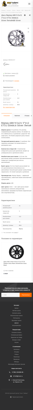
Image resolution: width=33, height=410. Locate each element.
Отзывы (16, 352)
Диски (16, 323)
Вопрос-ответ (16, 340)
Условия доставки (16, 335)
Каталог (16, 305)
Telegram (19, 404)
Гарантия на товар (16, 337)
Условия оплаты (16, 332)
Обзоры (16, 362)
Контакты (16, 349)
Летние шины (16, 310)
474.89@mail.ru (18, 376)
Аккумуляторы (16, 325)
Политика (16, 357)
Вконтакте (14, 404)
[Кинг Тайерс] (10, 3)
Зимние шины (16, 313)
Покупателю (16, 329)
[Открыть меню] (29, 4)
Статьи (16, 354)
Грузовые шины (16, 320)
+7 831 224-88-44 (17, 372)
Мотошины (16, 318)
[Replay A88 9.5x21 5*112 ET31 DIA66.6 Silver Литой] (16, 37)
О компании (16, 346)
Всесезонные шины (16, 315)
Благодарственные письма (16, 364)
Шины (16, 308)
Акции (16, 342)
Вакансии (16, 359)
